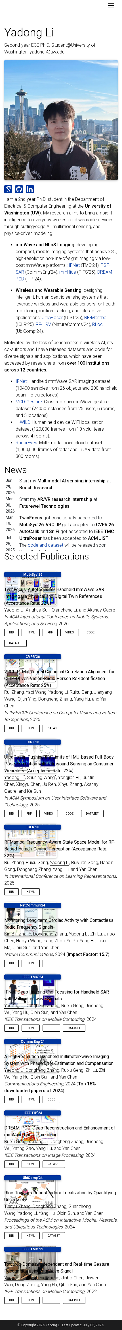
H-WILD (23, 422)
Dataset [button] (15, 643)
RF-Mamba (95, 317)
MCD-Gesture (29, 401)
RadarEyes (26, 442)
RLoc (97, 324)
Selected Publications (46, 556)
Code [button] (90, 632)
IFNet (74, 265)
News (15, 469)
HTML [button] (30, 632)
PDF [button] (50, 632)
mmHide (67, 272)
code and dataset (45, 545)
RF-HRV (43, 324)
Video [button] (69, 632)
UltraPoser (52, 317)
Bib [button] (11, 632)
